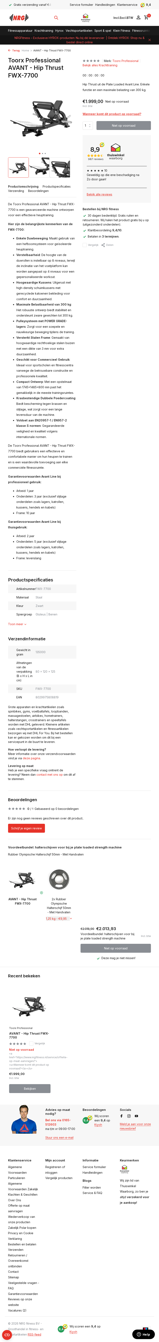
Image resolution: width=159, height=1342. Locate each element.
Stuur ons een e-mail (59, 1137)
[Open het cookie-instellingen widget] (7, 1335)
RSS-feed (34, 1334)
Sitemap (13, 1277)
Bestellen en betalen (22, 1244)
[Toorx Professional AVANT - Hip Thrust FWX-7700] (30, 1005)
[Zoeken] (56, 18)
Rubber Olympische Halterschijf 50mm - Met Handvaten (46, 854)
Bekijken (30, 1088)
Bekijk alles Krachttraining (100, 65)
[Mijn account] (138, 17)
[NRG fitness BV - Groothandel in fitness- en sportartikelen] (21, 17)
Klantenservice (127, 4)
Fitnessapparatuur (20, 30)
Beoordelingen (38, 191)
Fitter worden (92, 1187)
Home (25, 50)
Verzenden (15, 1249)
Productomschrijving (23, 186)
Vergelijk (93, 244)
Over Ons (14, 1200)
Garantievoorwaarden (23, 1294)
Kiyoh (98, 1124)
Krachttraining (44, 30)
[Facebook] (121, 1116)
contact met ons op (49, 774)
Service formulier (81, 4)
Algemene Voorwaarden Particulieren (17, 1172)
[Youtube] (136, 1116)
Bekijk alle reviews (99, 194)
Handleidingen (105, 4)
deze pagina (31, 758)
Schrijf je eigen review (26, 828)
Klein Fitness (121, 30)
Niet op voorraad (123, 125)
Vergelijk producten (58, 1178)
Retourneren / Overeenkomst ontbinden (18, 1260)
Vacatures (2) (17, 1310)
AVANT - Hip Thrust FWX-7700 (29, 1035)
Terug (16, 50)
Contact (13, 1271)
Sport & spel (102, 30)
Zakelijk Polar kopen (22, 1227)
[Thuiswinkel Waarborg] (85, 17)
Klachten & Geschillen (22, 1194)
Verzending (16, 191)
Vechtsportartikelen (79, 30)
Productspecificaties (57, 186)
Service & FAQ (92, 1193)
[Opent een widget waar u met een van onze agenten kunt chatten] (143, 1335)
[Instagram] (129, 1116)
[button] (39, 153)
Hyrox (59, 30)
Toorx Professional (125, 61)
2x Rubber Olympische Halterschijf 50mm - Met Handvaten (59, 905)
